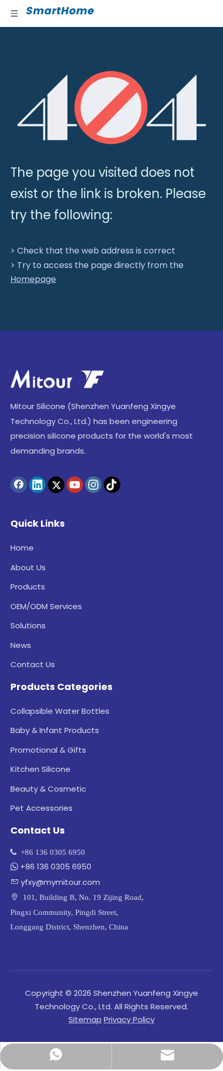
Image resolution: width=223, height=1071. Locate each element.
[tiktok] (112, 484)
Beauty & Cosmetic (48, 788)
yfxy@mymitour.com (60, 882)
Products (27, 586)
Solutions (28, 625)
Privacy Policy (129, 1019)
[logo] (57, 379)
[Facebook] (18, 484)
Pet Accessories (41, 807)
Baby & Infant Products (54, 730)
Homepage (33, 279)
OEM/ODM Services (46, 606)
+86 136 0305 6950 (55, 866)
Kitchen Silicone (40, 769)
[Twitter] (56, 484)
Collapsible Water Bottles (59, 711)
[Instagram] (93, 484)
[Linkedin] (37, 484)
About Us (28, 567)
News (20, 645)
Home (22, 547)
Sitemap (85, 1019)
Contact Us (32, 664)
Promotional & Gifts (48, 749)
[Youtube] (74, 484)
